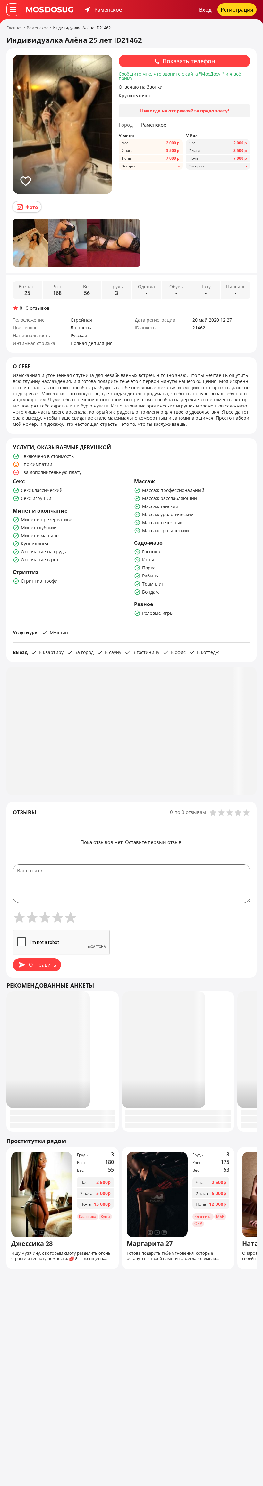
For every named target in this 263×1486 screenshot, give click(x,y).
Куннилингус (35, 544)
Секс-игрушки (36, 498)
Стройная (81, 320)
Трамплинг (154, 584)
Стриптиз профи (39, 581)
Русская (79, 335)
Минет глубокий (39, 527)
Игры (148, 560)
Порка (149, 568)
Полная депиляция (92, 343)
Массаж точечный (162, 522)
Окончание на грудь (43, 552)
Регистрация (237, 9)
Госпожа (151, 552)
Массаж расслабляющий (169, 498)
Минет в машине (40, 536)
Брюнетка (82, 328)
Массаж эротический (165, 530)
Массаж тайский (160, 506)
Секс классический (42, 490)
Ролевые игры (158, 613)
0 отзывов (38, 308)
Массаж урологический (168, 514)
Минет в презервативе (46, 519)
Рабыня (150, 576)
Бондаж (150, 592)
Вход (205, 9)
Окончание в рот (40, 560)
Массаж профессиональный (173, 490)
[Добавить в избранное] (25, 181)
